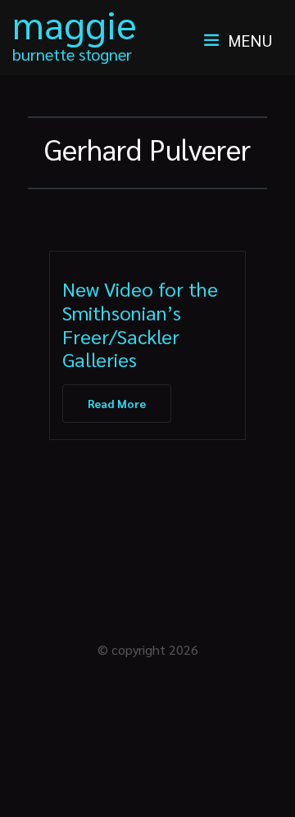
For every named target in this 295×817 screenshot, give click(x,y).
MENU (250, 40)
